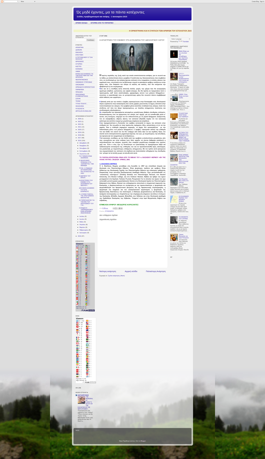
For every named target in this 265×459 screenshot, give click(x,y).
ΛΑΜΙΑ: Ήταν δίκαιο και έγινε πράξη (183, 96)
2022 (80, 124)
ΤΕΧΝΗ (78, 101)
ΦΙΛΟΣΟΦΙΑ (80, 106)
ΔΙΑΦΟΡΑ (79, 50)
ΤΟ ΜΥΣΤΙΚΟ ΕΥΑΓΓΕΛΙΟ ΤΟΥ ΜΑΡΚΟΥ (183, 115)
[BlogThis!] (116, 208)
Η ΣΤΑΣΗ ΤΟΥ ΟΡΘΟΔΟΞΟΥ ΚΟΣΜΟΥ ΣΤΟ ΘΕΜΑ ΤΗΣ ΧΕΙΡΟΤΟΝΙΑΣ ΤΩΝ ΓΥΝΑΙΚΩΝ (184, 137)
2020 (80, 129)
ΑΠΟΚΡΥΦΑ (79, 47)
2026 (80, 119)
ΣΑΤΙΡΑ (78, 98)
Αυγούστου (83, 154)
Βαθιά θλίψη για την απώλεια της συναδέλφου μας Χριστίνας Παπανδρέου (184, 55)
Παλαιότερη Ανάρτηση (156, 271)
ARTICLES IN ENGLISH (83, 111)
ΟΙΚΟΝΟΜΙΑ (80, 84)
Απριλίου (83, 224)
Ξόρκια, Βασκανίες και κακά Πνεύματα (184, 236)
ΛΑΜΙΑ (78, 71)
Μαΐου (82, 222)
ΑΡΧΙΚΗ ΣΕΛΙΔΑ (81, 23)
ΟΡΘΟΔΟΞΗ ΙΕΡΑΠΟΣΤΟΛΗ (85, 87)
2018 (80, 135)
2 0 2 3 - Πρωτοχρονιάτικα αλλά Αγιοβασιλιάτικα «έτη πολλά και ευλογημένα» (184, 78)
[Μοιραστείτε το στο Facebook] (120, 208)
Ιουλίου (82, 216)
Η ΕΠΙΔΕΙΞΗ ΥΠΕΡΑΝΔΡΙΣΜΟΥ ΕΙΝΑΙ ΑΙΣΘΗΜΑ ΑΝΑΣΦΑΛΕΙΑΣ (86, 210)
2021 (80, 127)
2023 (80, 121)
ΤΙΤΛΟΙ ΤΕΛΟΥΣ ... (82, 103)
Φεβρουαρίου (84, 230)
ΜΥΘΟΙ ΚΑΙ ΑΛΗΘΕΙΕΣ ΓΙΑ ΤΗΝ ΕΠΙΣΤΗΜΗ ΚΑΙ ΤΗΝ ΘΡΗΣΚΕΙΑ (84, 75)
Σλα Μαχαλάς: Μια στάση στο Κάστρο (184, 180)
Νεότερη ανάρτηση (107, 271)
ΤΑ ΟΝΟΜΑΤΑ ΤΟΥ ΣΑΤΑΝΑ (183, 217)
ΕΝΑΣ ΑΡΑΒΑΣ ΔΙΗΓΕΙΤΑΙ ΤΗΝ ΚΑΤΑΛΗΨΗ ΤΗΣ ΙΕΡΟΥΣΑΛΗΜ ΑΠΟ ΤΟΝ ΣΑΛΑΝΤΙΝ (179, 160)
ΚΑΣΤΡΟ (78, 66)
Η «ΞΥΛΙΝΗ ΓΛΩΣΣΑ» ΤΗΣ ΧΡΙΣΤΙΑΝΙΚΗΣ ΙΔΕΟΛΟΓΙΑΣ (86, 195)
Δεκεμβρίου (83, 143)
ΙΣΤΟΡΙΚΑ (79, 64)
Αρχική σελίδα (131, 271)
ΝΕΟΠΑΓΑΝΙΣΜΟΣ (82, 79)
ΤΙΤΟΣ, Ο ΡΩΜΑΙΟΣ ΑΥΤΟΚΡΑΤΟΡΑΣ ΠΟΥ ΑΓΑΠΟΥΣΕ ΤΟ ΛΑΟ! (86, 170)
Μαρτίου (82, 227)
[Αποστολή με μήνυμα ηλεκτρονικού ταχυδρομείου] (114, 208)
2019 (80, 132)
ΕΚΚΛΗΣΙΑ (79, 52)
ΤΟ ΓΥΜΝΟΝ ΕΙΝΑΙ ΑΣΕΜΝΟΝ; (85, 157)
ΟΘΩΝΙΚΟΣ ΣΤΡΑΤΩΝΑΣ (84, 82)
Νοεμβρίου (83, 145)
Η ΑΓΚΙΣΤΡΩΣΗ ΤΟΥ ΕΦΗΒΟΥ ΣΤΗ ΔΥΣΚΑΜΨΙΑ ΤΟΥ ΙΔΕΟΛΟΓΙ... (86, 183)
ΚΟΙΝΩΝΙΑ (79, 69)
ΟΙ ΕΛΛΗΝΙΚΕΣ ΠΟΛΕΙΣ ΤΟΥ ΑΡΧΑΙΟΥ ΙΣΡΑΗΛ (184, 199)
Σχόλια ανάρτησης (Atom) (116, 275)
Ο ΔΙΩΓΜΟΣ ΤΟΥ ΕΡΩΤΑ (84, 176)
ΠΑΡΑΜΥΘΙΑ (80, 89)
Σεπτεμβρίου (84, 151)
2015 (80, 236)
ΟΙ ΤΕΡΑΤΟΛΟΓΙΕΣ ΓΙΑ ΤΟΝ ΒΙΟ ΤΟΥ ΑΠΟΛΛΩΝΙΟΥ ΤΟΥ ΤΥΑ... (86, 202)
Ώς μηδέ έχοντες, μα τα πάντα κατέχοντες (110, 12)
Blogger (143, 441)
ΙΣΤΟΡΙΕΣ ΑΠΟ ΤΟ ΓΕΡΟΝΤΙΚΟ (102, 23)
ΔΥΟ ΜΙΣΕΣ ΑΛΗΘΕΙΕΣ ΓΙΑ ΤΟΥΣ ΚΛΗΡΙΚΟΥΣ (86, 189)
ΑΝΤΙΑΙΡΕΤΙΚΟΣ (83, 395)
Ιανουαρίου (83, 232)
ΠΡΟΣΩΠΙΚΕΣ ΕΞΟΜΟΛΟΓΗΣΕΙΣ (82, 95)
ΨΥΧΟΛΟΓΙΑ (109, 211)
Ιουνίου (82, 219)
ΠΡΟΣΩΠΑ (79, 92)
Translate (186, 41)
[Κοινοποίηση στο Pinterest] (122, 208)
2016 (80, 140)
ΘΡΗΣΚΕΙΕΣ (80, 61)
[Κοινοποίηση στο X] (118, 208)
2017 (80, 138)
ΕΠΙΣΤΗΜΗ (79, 55)
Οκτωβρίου (83, 148)
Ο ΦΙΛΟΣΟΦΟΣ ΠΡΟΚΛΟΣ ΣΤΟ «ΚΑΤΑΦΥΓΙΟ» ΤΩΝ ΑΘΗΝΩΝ (86, 163)
